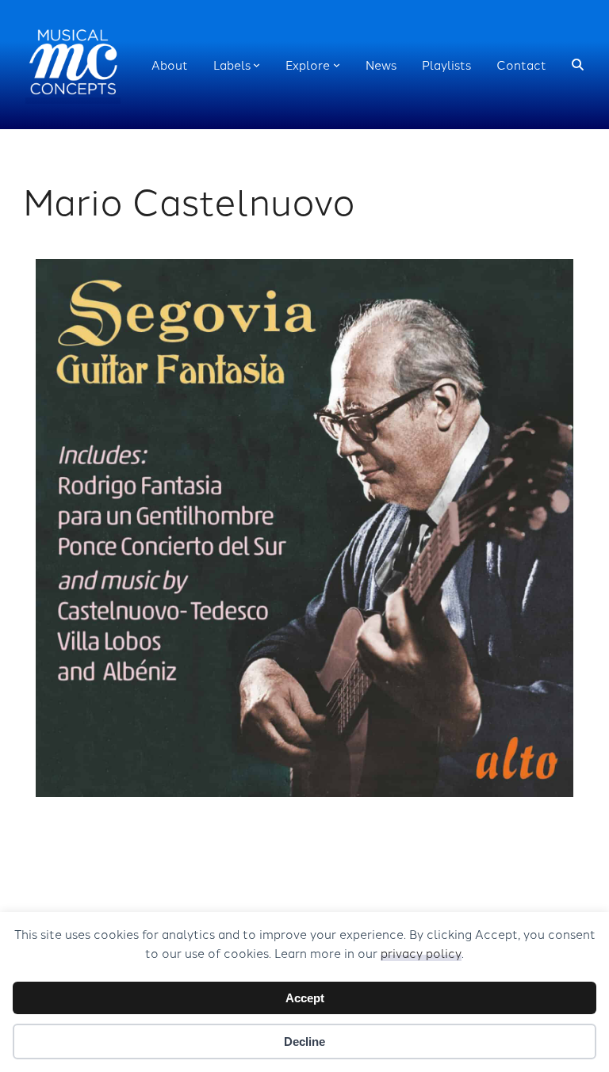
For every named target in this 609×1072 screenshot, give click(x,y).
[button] (578, 65)
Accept (304, 998)
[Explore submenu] (336, 64)
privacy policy (421, 952)
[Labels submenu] (256, 64)
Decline (304, 1041)
